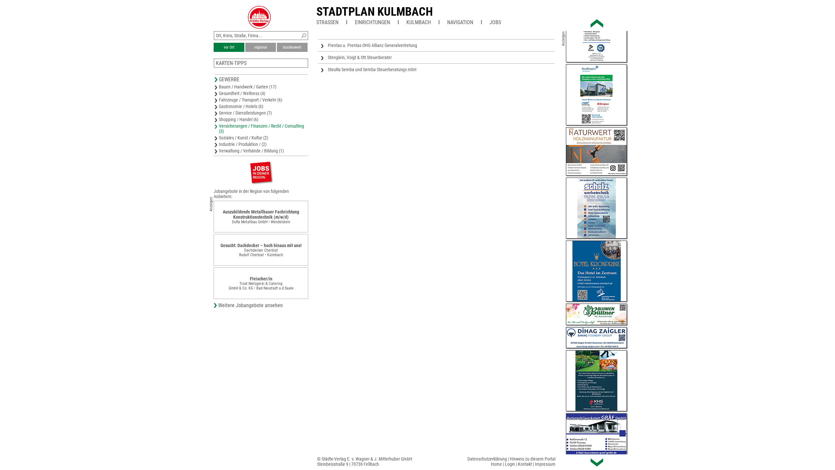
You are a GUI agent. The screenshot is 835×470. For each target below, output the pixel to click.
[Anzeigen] (261, 172)
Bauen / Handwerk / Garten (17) (247, 86)
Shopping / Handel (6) (238, 119)
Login (510, 464)
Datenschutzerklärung (487, 459)
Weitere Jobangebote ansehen (250, 305)
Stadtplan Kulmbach (374, 12)
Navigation (460, 22)
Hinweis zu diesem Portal (532, 459)
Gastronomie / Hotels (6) (241, 106)
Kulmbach (418, 22)
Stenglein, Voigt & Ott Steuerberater (360, 57)
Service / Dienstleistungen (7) (245, 113)
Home (496, 464)
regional (260, 47)
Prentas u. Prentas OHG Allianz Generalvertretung (372, 45)
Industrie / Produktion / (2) (242, 144)
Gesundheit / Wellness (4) (242, 93)
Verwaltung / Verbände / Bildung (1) (251, 150)
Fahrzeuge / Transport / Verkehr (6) (250, 99)
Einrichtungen (372, 22)
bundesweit (292, 47)
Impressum (545, 464)
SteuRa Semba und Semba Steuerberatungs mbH (372, 69)
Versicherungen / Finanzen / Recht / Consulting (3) (261, 128)
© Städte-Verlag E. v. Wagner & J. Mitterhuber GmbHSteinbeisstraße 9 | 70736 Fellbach (364, 461)
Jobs (495, 22)
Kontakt (525, 464)
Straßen (327, 22)
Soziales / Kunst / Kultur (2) (243, 137)
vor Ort (229, 47)
